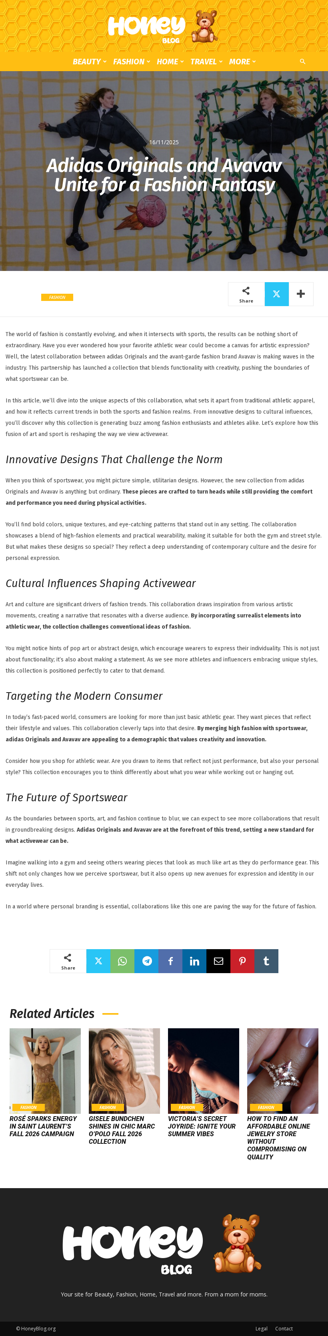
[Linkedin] (194, 961)
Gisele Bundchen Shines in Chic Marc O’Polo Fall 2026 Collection (122, 1130)
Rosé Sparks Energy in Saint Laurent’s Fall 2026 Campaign (43, 1126)
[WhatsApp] (122, 961)
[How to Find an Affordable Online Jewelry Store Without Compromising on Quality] (282, 1071)
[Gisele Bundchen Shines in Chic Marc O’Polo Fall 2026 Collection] (124, 1071)
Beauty (87, 61)
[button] (302, 62)
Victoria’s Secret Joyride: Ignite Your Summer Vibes (202, 1126)
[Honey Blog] (164, 26)
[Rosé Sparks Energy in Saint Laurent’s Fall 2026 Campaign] (45, 1071)
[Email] (218, 961)
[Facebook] (170, 961)
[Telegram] (146, 961)
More (239, 61)
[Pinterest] (242, 961)
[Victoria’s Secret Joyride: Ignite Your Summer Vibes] (203, 1071)
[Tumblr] (266, 961)
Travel (203, 61)
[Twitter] (277, 294)
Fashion (128, 61)
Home (167, 61)
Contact (284, 1328)
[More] (301, 294)
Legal (262, 1328)
